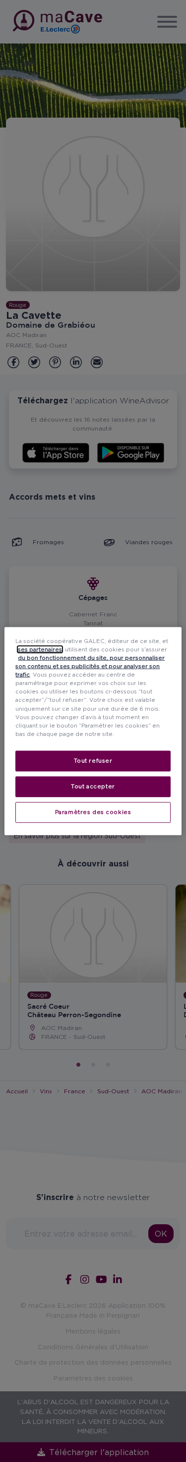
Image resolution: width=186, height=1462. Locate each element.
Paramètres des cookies (93, 812)
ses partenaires (40, 649)
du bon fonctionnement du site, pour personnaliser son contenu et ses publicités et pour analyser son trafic (90, 666)
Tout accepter (93, 786)
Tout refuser (93, 760)
